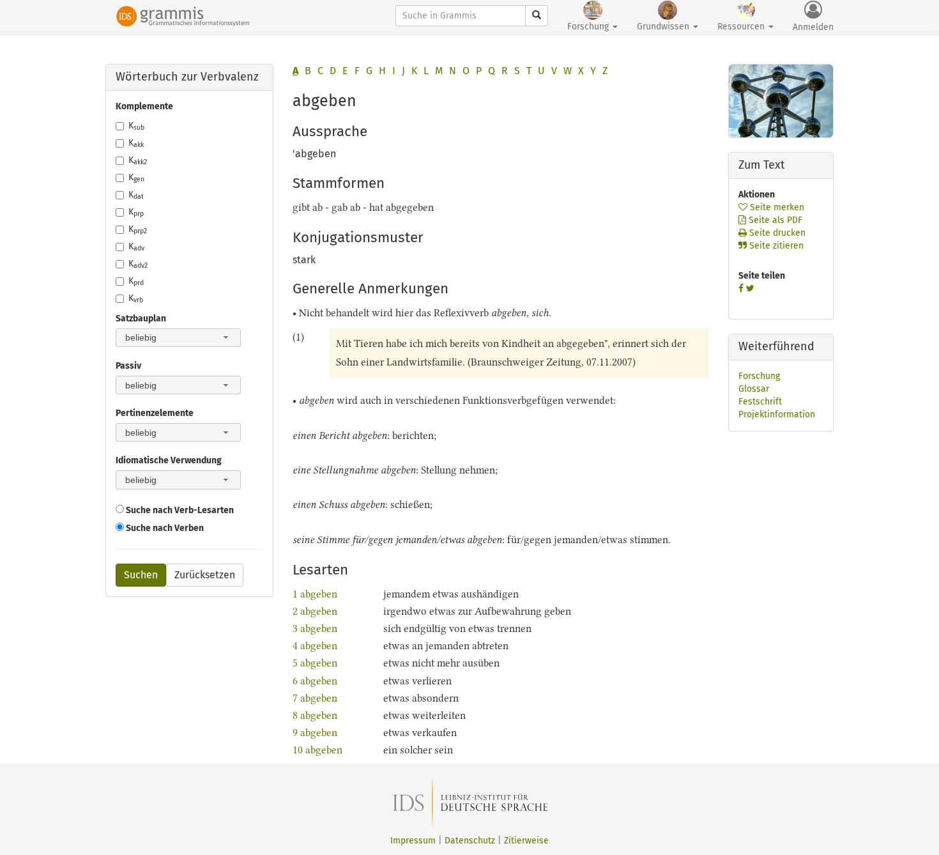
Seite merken (775, 207)
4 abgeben (315, 646)
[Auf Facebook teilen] (741, 288)
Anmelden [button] (813, 27)
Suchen (141, 575)
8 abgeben (316, 715)
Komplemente (144, 106)
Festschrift (760, 401)
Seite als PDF (774, 220)
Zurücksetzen (204, 575)
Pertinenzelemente (155, 413)
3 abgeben (315, 628)
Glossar (753, 388)
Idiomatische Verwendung (169, 460)
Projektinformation (776, 414)
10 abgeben (317, 750)
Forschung (759, 376)
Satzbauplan (141, 318)
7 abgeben (315, 698)
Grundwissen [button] (664, 26)
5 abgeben (315, 663)
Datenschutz (470, 840)
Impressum (413, 840)
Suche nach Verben (164, 528)
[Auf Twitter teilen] (750, 288)
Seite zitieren (775, 245)
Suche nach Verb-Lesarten (179, 510)
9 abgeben (315, 733)
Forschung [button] (589, 26)
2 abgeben (315, 611)
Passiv (128, 365)
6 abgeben (315, 681)
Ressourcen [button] (742, 26)
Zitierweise (526, 840)
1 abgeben (315, 594)
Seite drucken (776, 232)
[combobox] (178, 337)
